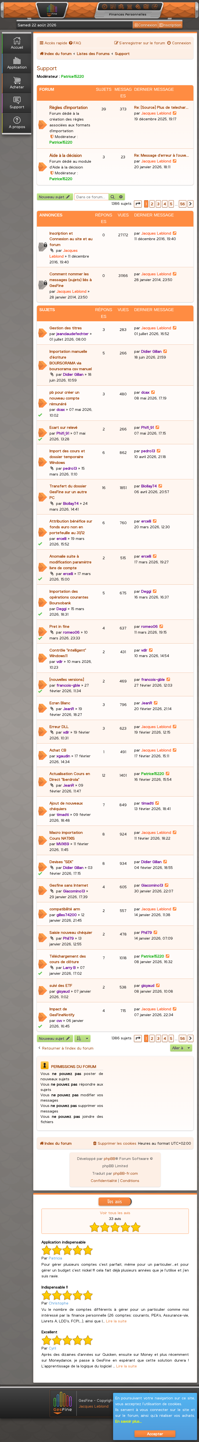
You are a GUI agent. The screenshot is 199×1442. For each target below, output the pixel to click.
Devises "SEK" (61, 861)
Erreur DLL (59, 726)
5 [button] (171, 203)
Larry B (69, 967)
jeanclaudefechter (73, 333)
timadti (63, 814)
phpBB (109, 1158)
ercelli (61, 538)
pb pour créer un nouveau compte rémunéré (64, 398)
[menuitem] (74, 42)
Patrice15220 (72, 76)
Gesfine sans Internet (69, 885)
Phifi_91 (63, 433)
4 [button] (165, 203)
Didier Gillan (73, 374)
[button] (138, 203)
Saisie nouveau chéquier (71, 932)
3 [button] (158, 203)
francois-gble (68, 685)
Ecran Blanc (60, 702)
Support (47, 68)
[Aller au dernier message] (175, 233)
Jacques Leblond (156, 113)
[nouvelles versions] (67, 679)
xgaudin (63, 755)
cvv (59, 1020)
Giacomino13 (74, 891)
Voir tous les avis (115, 1212)
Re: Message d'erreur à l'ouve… (161, 155)
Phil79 (68, 938)
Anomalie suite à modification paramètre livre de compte (70, 562)
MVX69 (63, 843)
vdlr (60, 661)
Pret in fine (59, 626)
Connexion (147, 25)
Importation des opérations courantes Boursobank (69, 597)
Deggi (61, 608)
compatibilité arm (65, 908)
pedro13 (70, 468)
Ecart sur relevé (63, 427)
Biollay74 (71, 503)
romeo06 (71, 632)
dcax (61, 409)
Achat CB (58, 750)
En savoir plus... (128, 1421)
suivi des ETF (61, 985)
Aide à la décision (66, 155)
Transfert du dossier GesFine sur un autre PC (68, 491)
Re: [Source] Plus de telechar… (161, 107)
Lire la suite (116, 1321)
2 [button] (152, 203)
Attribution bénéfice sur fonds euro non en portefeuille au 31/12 (71, 527)
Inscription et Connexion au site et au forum (71, 239)
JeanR (68, 708)
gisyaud (63, 991)
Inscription (172, 25)
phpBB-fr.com (125, 1173)
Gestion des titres (66, 327)
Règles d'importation (69, 107)
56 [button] (182, 203)
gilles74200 (67, 914)
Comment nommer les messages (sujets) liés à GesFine (71, 279)
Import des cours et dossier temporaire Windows (67, 456)
